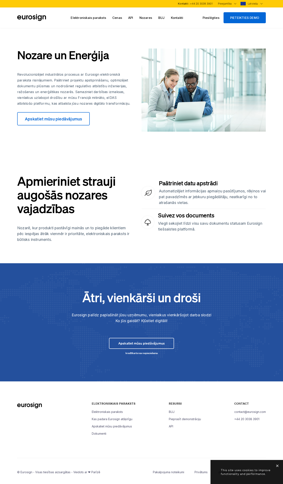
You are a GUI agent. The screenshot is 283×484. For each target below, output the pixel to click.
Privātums (201, 472)
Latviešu (253, 3)
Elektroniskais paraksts (88, 18)
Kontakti (177, 18)
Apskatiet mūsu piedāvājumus (53, 118)
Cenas (117, 18)
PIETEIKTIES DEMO (244, 18)
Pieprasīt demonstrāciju (185, 419)
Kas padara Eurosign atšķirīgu (112, 419)
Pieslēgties (211, 18)
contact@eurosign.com (250, 412)
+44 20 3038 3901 (201, 3)
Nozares (145, 18)
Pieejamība (225, 3)
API (130, 18)
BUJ (161, 18)
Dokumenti (99, 433)
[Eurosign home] (31, 20)
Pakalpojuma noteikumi (168, 472)
